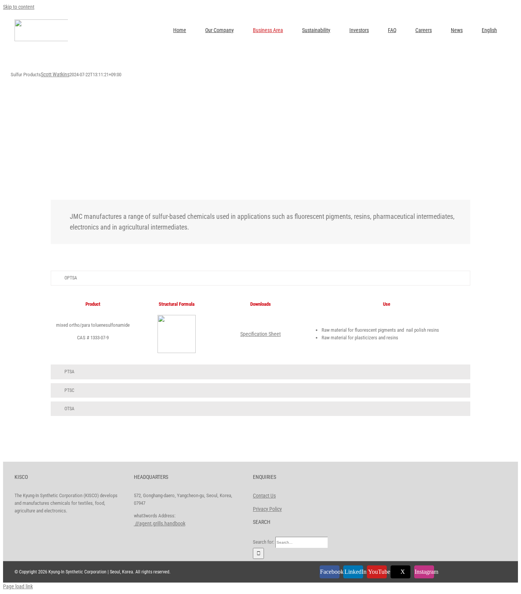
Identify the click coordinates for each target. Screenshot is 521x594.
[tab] (260, 278)
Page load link (18, 586)
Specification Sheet (260, 334)
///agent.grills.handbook (159, 523)
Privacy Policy (267, 509)
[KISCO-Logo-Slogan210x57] (54, 22)
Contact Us (264, 496)
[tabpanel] (260, 327)
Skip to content (18, 7)
